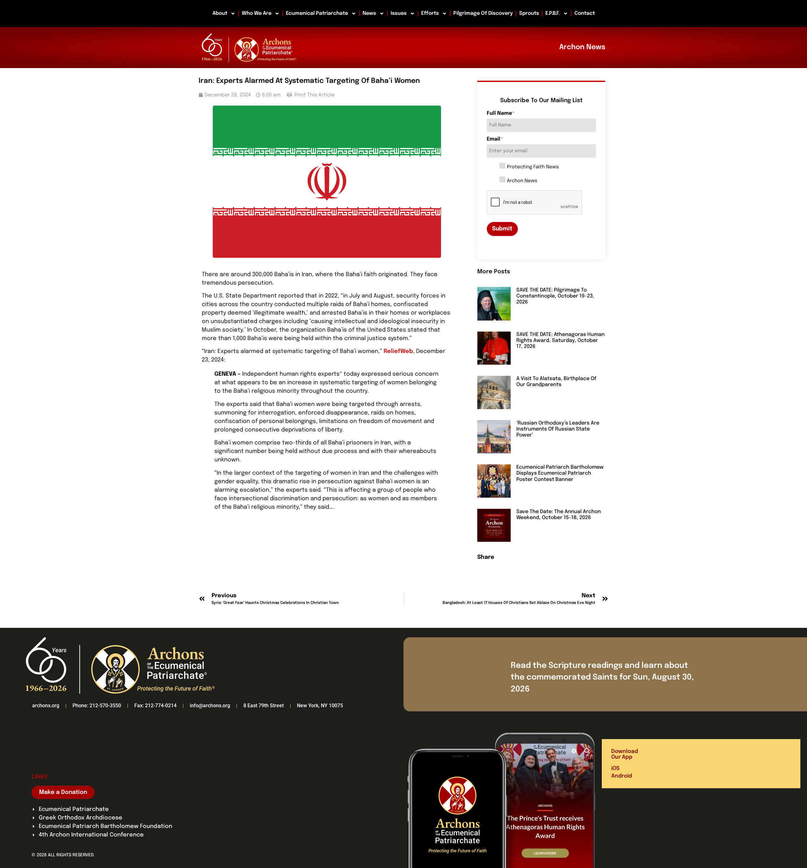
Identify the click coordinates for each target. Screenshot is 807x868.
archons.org (45, 706)
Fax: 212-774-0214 (155, 706)
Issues (399, 13)
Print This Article (313, 95)
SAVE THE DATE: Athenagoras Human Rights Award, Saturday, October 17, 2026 (560, 340)
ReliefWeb (398, 351)
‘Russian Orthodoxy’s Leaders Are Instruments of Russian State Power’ (557, 429)
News (369, 13)
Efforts (430, 13)
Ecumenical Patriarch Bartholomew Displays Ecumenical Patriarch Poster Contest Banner (560, 473)
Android (621, 776)
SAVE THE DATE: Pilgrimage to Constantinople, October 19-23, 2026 (555, 296)
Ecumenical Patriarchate (317, 13)
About (219, 13)
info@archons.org (210, 706)
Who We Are (256, 13)
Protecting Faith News (533, 167)
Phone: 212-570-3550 (97, 706)
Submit (502, 229)
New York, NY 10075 (320, 706)
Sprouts (529, 13)
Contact (584, 13)
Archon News (522, 181)
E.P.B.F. (552, 13)
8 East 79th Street (263, 706)
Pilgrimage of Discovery (483, 13)
